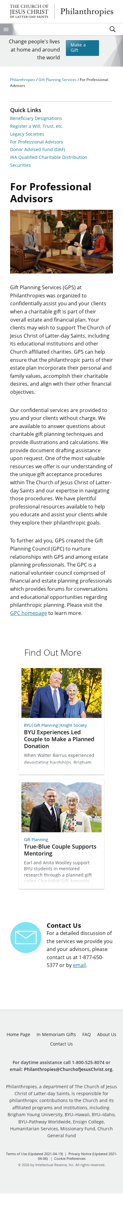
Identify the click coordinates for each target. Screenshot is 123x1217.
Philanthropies (62, 11)
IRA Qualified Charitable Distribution (48, 157)
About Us (106, 1034)
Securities (20, 165)
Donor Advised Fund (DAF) (37, 149)
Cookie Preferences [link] (69, 1158)
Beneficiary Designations (36, 118)
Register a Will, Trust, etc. (36, 126)
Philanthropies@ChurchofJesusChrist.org (68, 1069)
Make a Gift (78, 47)
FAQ (86, 1034)
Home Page (18, 1034)
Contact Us (61, 1044)
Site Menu (6, 29)
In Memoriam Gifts (56, 1034)
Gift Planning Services (58, 79)
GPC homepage (28, 613)
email (79, 965)
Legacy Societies (27, 134)
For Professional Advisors (36, 142)
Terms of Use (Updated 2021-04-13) (34, 1153)
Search (112, 29)
